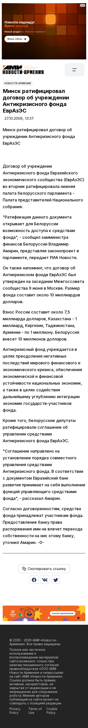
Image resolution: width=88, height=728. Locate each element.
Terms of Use (35, 710)
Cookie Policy (51, 710)
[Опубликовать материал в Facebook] (34, 579)
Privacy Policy (15, 710)
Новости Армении (18, 83)
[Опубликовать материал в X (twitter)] (55, 579)
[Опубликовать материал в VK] (45, 579)
